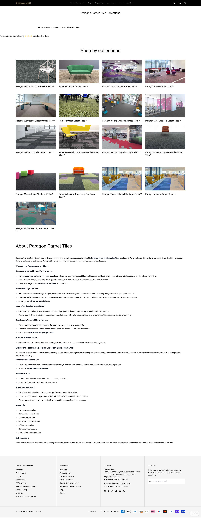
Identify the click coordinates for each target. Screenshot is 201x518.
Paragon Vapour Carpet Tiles (73, 86)
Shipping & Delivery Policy (70, 486)
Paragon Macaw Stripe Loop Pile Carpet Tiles (77, 195)
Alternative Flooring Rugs (26, 486)
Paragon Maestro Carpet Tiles (160, 194)
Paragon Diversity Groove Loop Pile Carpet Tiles (79, 154)
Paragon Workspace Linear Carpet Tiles (35, 121)
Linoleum (19, 469)
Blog (61, 490)
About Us (63, 469)
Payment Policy (66, 480)
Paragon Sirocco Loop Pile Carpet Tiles (121, 152)
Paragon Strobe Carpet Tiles (159, 86)
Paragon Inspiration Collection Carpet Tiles (36, 87)
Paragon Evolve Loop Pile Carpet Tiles (34, 152)
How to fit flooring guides (26, 496)
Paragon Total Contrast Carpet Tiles (119, 86)
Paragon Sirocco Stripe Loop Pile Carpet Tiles (164, 154)
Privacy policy (65, 473)
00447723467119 (121, 479)
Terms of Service (67, 476)
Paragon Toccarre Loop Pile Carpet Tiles (122, 194)
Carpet (19, 476)
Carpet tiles (20, 480)
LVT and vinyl (21, 483)
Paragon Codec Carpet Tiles (73, 121)
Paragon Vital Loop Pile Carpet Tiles (163, 121)
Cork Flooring (21, 490)
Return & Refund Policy (69, 483)
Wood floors (21, 473)
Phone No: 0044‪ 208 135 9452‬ (116, 486)
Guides (62, 493)
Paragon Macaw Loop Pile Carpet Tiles (34, 194)
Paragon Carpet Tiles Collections (66, 27)
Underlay (19, 493)
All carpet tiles (44, 27)
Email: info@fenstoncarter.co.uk (117, 483)
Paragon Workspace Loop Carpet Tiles (121, 121)
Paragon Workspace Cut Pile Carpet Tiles (35, 229)
